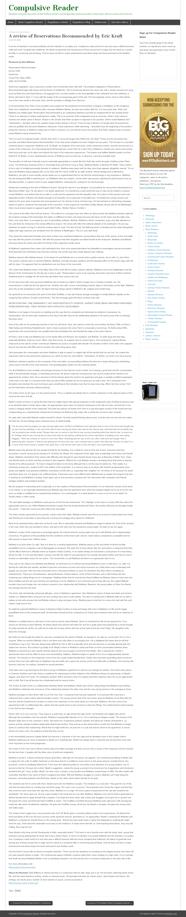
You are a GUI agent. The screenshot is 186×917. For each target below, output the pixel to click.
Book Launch (151, 226)
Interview (149, 332)
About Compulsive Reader (30, 22)
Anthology (150, 215)
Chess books (154, 246)
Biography (152, 239)
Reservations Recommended (22, 867)
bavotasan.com (171, 914)
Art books (149, 219)
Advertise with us (119, 22)
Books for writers (155, 243)
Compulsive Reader (43, 7)
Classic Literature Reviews (160, 253)
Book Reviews (151, 229)
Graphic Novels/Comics (158, 274)
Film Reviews (151, 325)
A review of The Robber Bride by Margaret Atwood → (109, 903)
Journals (151, 284)
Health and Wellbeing (157, 277)
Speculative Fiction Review (160, 315)
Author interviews (153, 222)
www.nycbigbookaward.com (152, 187)
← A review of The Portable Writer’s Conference (31, 903)
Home (11, 22)
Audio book (153, 236)
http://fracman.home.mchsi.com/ (23, 883)
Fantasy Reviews (155, 270)
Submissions (101, 22)
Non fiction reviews (156, 298)
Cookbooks (153, 260)
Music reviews (151, 339)
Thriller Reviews (155, 318)
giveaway (149, 329)
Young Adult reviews (157, 322)
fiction (17, 891)
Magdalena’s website (58, 22)
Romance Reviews (156, 308)
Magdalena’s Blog (81, 22)
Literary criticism (152, 335)
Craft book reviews (156, 263)
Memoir (151, 291)
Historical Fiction (155, 281)
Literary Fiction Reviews (19, 32)
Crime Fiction (154, 267)
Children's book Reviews (159, 250)
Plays (150, 301)
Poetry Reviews (155, 305)
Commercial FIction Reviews (161, 257)
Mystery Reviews (155, 294)
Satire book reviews (157, 311)
